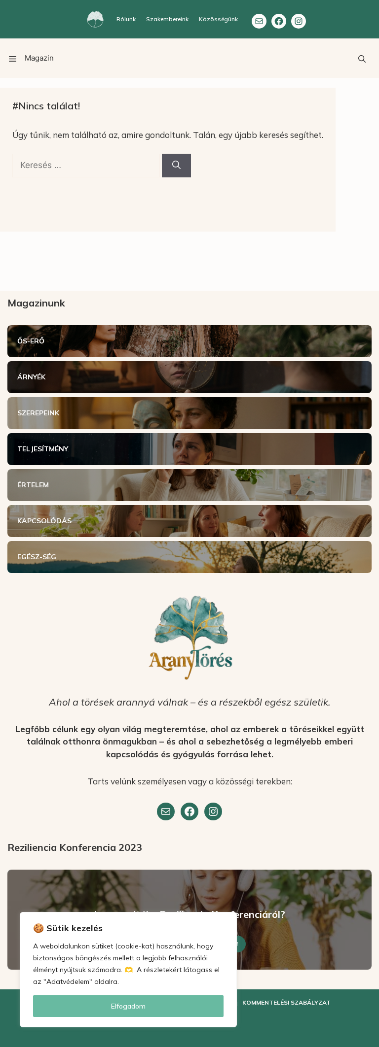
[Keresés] (176, 165)
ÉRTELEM (33, 484)
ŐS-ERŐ (30, 341)
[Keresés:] (87, 165)
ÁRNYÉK (31, 376)
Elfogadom (128, 1006)
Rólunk (126, 19)
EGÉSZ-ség (36, 556)
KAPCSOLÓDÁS (44, 520)
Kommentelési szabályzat (286, 1002)
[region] (128, 969)
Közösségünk (218, 19)
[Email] (166, 811)
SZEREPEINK (38, 412)
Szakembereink (167, 19)
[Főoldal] (95, 19)
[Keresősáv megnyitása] (362, 58)
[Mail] (259, 21)
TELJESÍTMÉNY (42, 448)
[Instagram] (298, 21)
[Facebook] (278, 21)
